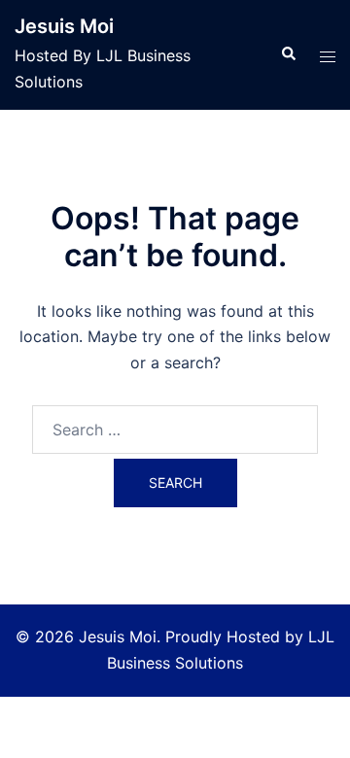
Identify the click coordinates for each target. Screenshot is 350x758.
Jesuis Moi (64, 26)
